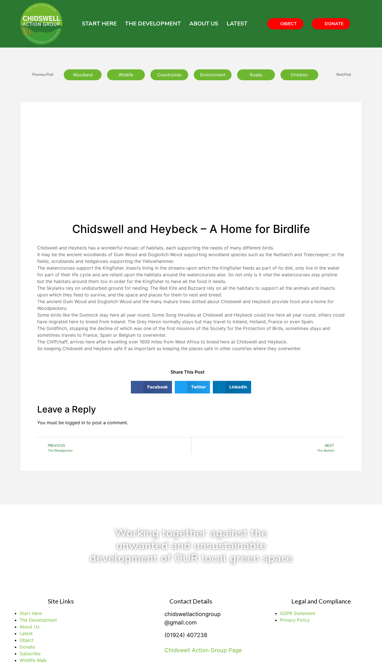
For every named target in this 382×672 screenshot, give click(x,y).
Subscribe (30, 653)
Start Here (99, 23)
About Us (203, 23)
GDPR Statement (297, 613)
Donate (27, 647)
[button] (285, 23)
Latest (237, 23)
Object (27, 640)
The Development (153, 23)
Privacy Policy (295, 620)
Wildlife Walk (33, 660)
